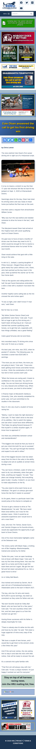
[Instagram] (32, 2)
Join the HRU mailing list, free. (18, 684)
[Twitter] (26, 2)
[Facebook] (21, 2)
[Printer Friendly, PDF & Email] (18, 692)
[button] (18, 171)
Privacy (19, 741)
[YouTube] (21, 8)
